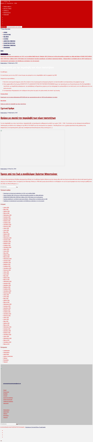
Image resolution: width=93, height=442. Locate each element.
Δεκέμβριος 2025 (7, 218)
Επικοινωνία (6, 47)
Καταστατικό (7, 34)
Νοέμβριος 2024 (6, 243)
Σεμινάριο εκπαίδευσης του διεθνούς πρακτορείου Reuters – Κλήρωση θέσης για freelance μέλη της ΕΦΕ (59, 58)
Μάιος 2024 (5, 253)
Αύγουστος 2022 (7, 292)
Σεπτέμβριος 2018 (7, 342)
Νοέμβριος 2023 (6, 264)
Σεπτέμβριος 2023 (7, 268)
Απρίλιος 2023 (6, 277)
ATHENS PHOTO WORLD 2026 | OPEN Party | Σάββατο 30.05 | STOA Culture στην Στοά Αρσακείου (23, 197)
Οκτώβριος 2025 (6, 222)
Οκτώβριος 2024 (6, 245)
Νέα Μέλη (6, 36)
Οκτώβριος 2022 (6, 289)
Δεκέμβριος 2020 (7, 330)
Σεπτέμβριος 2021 (7, 313)
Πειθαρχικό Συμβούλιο (9, 45)
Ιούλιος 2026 (6, 207)
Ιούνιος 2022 (6, 296)
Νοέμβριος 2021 (6, 309)
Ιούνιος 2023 (6, 273)
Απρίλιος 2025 (6, 234)
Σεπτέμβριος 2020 (7, 334)
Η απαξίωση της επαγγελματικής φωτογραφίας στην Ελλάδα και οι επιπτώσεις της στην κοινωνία (23, 200)
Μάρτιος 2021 (6, 325)
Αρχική (5, 32)
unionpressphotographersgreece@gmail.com (12, 383)
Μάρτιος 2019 (6, 340)
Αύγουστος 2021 (7, 315)
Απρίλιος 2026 (6, 211)
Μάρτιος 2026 (6, 213)
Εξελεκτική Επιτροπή (9, 43)
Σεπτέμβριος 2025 (7, 224)
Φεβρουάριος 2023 (7, 281)
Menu (2, 51)
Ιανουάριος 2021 (6, 328)
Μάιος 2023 (5, 275)
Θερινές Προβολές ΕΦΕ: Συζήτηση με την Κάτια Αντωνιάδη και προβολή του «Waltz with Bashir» (58, 56)
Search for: (3, 27)
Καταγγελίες (7, 12)
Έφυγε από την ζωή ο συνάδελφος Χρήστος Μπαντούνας (29, 174)
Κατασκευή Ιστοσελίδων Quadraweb (35, 427)
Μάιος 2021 (5, 321)
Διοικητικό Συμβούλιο (9, 41)
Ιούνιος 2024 (6, 251)
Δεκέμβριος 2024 (7, 241)
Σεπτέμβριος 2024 (7, 247)
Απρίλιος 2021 (6, 323)
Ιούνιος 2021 (6, 319)
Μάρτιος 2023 (6, 279)
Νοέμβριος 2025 (6, 220)
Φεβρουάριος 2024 (7, 258)
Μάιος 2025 (5, 232)
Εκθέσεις (6, 10)
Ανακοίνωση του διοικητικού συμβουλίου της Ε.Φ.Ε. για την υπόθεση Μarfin (18, 56)
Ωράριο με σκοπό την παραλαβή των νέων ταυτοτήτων (28, 117)
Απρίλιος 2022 (6, 300)
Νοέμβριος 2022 (6, 287)
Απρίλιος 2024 (6, 254)
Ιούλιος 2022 (6, 294)
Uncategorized (6, 350)
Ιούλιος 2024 (6, 249)
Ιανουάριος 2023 (6, 283)
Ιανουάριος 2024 (6, 260)
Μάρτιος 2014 (6, 344)
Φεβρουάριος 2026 (7, 215)
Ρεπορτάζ (6, 14)
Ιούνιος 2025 (6, 230)
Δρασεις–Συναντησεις (8, 356)
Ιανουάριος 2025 (6, 239)
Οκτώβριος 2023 (6, 266)
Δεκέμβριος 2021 (7, 308)
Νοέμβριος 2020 (6, 332)
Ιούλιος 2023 (6, 272)
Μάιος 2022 (5, 298)
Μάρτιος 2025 (6, 235)
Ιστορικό (5, 39)
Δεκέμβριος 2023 (7, 262)
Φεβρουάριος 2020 (7, 338)
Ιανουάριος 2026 (6, 217)
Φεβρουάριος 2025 (7, 237)
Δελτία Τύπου (7, 8)
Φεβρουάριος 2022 (7, 304)
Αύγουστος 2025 (7, 226)
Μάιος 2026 (5, 209)
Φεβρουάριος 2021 (7, 326)
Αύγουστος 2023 (7, 270)
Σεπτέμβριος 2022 (7, 291)
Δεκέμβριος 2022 (7, 285)
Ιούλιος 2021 (6, 317)
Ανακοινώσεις (7, 6)
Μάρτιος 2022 (6, 302)
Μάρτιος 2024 (6, 256)
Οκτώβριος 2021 (6, 311)
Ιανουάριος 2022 (6, 306)
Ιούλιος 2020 (6, 336)
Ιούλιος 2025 (6, 228)
